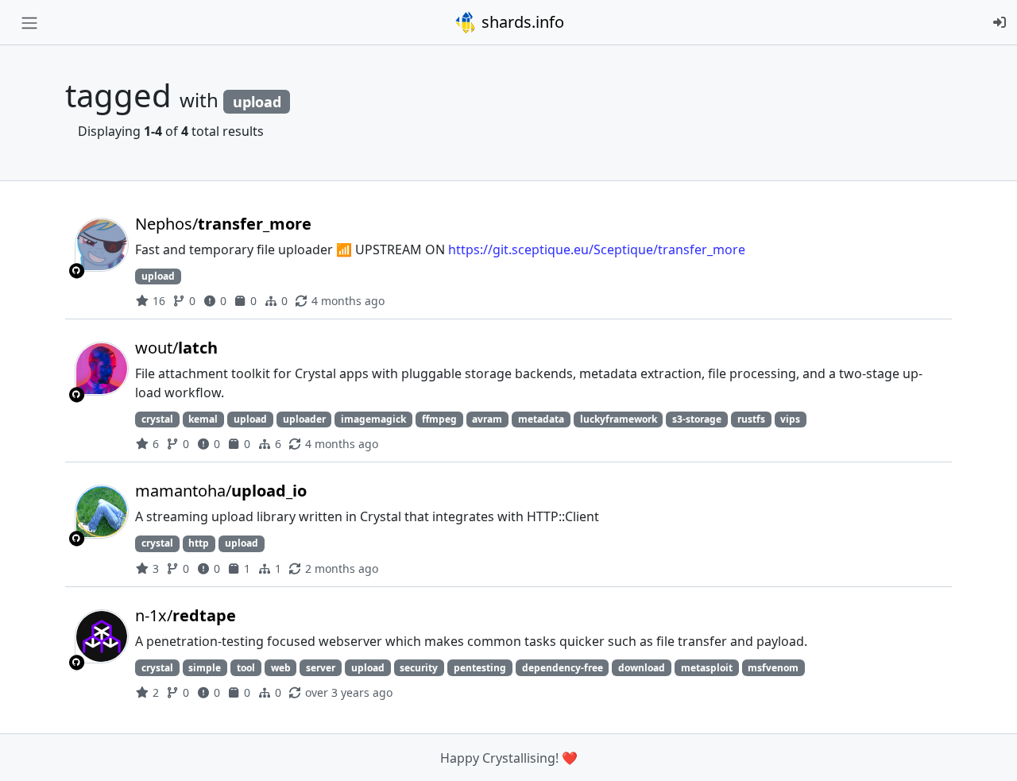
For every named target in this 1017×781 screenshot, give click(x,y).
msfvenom (773, 668)
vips (790, 419)
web (281, 668)
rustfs (751, 419)
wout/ (176, 347)
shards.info (521, 22)
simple (204, 668)
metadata (541, 419)
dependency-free (562, 668)
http (198, 543)
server (320, 668)
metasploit (707, 668)
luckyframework (618, 419)
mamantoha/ (221, 490)
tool (246, 668)
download (641, 668)
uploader (304, 419)
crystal (157, 419)
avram (487, 419)
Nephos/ (223, 223)
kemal (203, 419)
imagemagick (373, 419)
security (419, 668)
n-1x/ (185, 615)
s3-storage (696, 419)
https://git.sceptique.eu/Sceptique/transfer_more (596, 249)
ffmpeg (439, 419)
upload (158, 276)
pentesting (480, 668)
